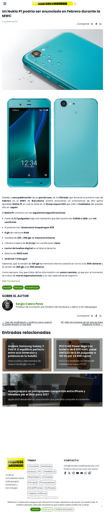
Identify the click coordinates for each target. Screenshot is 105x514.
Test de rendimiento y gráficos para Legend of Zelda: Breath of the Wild (27, 323)
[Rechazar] (101, 506)
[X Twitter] (69, 473)
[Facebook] (65, 473)
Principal (18, 287)
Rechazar (47, 509)
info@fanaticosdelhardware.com (82, 465)
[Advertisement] (50, 433)
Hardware (46, 466)
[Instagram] (73, 473)
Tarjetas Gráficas (37, 493)
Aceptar (35, 509)
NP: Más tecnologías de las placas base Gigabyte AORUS (82, 323)
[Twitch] (89, 473)
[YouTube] (77, 473)
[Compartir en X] (91, 24)
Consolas (33, 466)
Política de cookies (64, 509)
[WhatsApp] (85, 473)
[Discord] (81, 473)
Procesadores (47, 482)
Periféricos (49, 471)
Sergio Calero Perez (29, 303)
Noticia (32, 471)
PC (40, 471)
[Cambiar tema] (75, 3)
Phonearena (13, 281)
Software (50, 488)
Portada (7, 287)
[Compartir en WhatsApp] (100, 24)
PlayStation (34, 477)
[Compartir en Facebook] (95, 24)
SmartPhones (32, 287)
